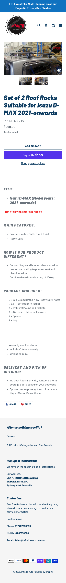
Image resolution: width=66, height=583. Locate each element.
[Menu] (60, 25)
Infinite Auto (27, 571)
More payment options (33, 163)
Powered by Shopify (43, 571)
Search (11, 436)
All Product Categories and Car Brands (29, 445)
